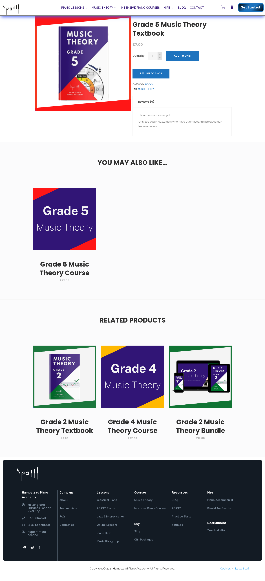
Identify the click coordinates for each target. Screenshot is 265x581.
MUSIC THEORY (146, 89)
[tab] (146, 101)
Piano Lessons (72, 7)
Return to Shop (151, 73)
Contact (197, 7)
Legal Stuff (242, 568)
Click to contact (39, 525)
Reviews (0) (146, 101)
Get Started (250, 7)
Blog (182, 7)
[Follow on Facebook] (39, 547)
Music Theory (102, 7)
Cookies (225, 568)
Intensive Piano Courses (140, 7)
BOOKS (149, 84)
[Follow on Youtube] (25, 547)
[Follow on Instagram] (32, 547)
